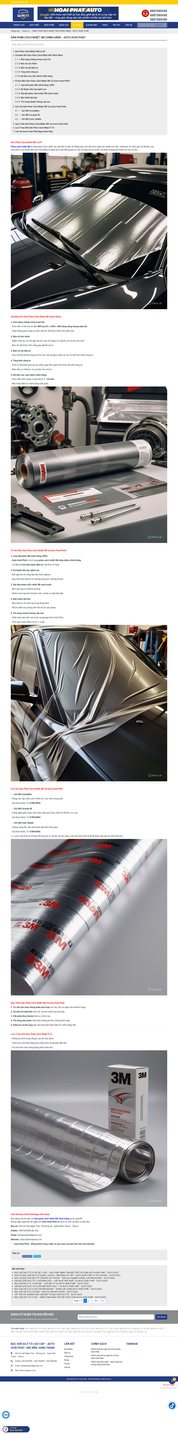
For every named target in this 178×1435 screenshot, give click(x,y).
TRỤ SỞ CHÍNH (169, 1385)
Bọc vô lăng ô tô (138, 1331)
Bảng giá (63, 25)
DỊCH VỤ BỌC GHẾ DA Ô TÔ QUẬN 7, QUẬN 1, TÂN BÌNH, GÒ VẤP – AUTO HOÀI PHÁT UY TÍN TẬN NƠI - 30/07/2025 (67, 1275)
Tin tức (116, 25)
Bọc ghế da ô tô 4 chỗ (54, 1328)
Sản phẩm (68, 1349)
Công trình (68, 1356)
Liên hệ (128, 25)
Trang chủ (18, 25)
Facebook (27, 1256)
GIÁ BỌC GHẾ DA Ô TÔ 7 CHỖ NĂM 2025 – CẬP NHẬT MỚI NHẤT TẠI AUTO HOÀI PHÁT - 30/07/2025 (61, 1281)
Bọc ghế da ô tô (33, 1328)
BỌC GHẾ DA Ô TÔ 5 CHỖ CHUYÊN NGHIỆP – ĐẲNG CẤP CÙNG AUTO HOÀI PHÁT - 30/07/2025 (58, 1289)
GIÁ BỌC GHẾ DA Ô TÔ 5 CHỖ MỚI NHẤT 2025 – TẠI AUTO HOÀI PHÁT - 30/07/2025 (53, 1286)
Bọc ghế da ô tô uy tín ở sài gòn (85, 1331)
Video (105, 25)
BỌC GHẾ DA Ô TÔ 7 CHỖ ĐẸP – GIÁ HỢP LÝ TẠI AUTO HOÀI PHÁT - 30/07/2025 (51, 1283)
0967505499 (158, 10)
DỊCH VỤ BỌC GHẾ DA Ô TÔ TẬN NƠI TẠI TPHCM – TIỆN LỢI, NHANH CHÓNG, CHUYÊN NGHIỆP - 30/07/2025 (64, 1278)
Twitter (37, 1256)
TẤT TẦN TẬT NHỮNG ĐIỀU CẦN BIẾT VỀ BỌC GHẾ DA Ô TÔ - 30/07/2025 (48, 1294)
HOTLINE (16, 1429)
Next (96, 1301)
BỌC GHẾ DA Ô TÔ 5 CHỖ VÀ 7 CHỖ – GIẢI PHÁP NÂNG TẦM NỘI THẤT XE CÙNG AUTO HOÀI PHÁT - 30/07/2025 (66, 1272)
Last (102, 1301)
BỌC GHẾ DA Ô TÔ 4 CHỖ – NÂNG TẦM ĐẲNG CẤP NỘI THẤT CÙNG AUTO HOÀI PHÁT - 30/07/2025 (60, 1297)
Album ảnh (91, 25)
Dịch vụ (77, 25)
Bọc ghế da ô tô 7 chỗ (102, 1328)
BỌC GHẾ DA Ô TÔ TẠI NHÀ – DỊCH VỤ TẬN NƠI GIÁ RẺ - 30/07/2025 (46, 1292)
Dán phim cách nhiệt (34, 1331)
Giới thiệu (34, 25)
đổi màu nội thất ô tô (56, 1331)
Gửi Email (161, 1317)
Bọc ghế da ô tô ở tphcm (127, 1328)
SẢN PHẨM (49, 25)
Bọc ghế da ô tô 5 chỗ (78, 1328)
